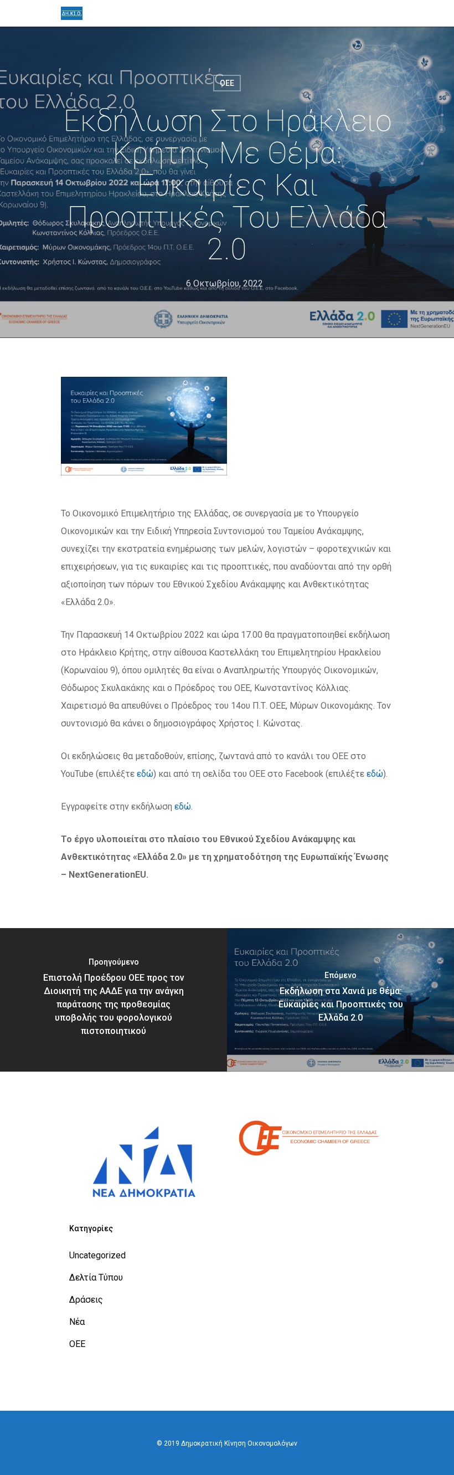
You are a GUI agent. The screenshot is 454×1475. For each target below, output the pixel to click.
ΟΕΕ (227, 83)
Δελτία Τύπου (96, 1277)
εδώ (145, 774)
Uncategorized (97, 1255)
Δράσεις (86, 1299)
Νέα (77, 1322)
